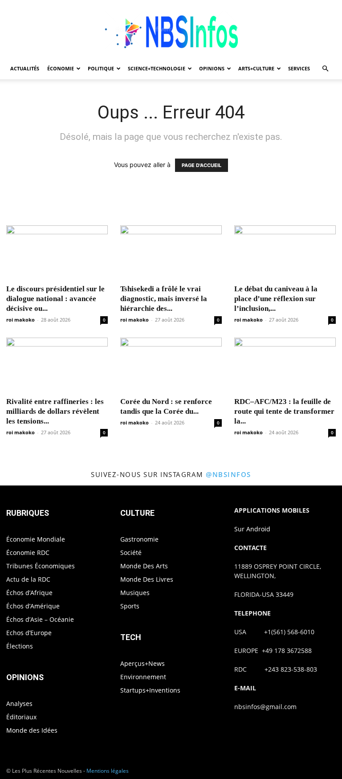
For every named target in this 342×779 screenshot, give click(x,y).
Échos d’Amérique (33, 606)
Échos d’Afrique (29, 592)
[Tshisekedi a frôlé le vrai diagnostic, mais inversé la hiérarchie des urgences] (171, 251)
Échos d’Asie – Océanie (40, 619)
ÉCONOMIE (60, 68)
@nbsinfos (228, 474)
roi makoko (20, 319)
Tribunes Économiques (40, 566)
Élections (19, 646)
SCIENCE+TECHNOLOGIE (156, 68)
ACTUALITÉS (24, 68)
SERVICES (299, 68)
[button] (325, 69)
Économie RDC (27, 552)
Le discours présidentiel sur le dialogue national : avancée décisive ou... (55, 299)
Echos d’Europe (29, 632)
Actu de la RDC (28, 579)
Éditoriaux (21, 717)
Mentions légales (107, 771)
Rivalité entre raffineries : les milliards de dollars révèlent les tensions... (55, 411)
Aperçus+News (142, 663)
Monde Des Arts (144, 566)
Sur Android (252, 529)
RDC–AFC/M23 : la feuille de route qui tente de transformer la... (284, 411)
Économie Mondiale (35, 539)
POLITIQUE (101, 68)
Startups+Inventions (150, 690)
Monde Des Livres (146, 579)
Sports (129, 606)
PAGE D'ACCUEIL (201, 165)
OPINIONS (211, 68)
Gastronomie (139, 539)
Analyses (19, 703)
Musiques (135, 592)
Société (131, 552)
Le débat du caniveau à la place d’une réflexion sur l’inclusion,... (276, 299)
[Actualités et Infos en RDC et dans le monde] (171, 29)
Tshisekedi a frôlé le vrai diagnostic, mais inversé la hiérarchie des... (163, 299)
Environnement (143, 677)
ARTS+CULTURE (256, 68)
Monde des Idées (31, 730)
